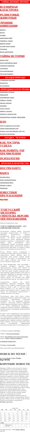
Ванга (4, 173)
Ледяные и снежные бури (8, 114)
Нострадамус (10, 168)
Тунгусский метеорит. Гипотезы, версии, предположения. (14, 214)
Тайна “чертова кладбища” (14, 338)
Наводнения (4, 95)
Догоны (2, 32)
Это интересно (4, 86)
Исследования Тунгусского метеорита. (16, 336)
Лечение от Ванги (5, 185)
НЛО (3, 121)
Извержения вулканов (7, 92)
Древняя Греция (5, 43)
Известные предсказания (11, 194)
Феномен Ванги (5, 177)
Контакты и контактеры (7, 134)
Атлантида (3, 49)
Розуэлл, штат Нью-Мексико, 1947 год (12, 131)
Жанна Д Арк (4, 60)
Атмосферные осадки (7, 97)
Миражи (8, 358)
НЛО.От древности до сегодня (10, 126)
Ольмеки (3, 35)
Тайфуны (3, 100)
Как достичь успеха (10, 144)
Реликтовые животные (9, 16)
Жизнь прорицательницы (8, 180)
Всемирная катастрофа (9, 8)
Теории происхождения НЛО (9, 128)
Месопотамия (3, 358)
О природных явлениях (7, 80)
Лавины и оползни (6, 111)
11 (19, 331)
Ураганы (2, 103)
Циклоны (9, 103)
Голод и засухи (5, 108)
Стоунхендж (4, 68)
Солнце (13, 358)
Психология (10, 158)
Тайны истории (12, 56)
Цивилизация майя (6, 38)
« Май (2, 422)
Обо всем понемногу (6, 74)
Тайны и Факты (20, 429)
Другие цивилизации (6, 52)
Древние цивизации (9, 24)
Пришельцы (4, 188)
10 (17, 331)
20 (9, 418)
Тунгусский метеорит (6, 71)
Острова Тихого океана (7, 46)
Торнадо (9, 100)
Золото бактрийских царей (8, 63)
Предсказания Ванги (6, 182)
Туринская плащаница (7, 65)
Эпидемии (3, 106)
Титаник (18, 358)
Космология (4, 83)
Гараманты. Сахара (6, 41)
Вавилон (3, 30)
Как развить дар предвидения (12, 152)
